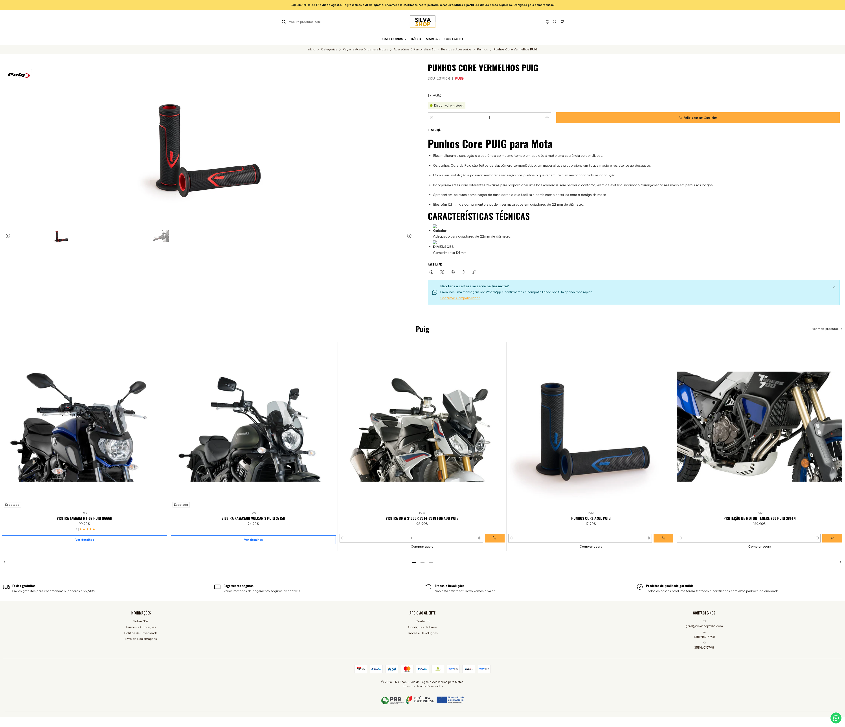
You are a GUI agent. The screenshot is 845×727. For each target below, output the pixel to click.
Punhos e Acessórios (456, 49)
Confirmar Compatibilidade (460, 298)
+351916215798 (704, 637)
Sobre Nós (140, 621)
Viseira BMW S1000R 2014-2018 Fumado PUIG (422, 518)
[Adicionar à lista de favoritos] (163, 425)
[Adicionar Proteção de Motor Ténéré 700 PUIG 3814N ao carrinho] (832, 538)
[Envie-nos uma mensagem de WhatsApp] (835, 717)
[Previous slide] (6, 236)
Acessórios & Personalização (414, 49)
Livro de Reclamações (141, 639)
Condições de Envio (422, 627)
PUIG (459, 78)
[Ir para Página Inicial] (422, 21)
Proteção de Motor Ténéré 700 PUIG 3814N (760, 518)
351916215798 (704, 648)
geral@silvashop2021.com (704, 626)
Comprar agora (422, 546)
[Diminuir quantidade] (431, 118)
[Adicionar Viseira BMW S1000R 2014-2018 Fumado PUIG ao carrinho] (495, 538)
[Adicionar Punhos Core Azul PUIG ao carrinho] (663, 538)
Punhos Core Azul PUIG (591, 518)
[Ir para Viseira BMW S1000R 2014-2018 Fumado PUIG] (422, 426)
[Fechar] (834, 286)
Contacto (423, 621)
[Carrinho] (562, 22)
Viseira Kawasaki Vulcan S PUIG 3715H (253, 518)
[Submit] (283, 21)
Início (311, 49)
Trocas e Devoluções (422, 633)
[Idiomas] (547, 21)
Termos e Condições (141, 627)
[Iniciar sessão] (555, 21)
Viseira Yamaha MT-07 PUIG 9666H (84, 518)
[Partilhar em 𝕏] (442, 273)
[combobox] (304, 21)
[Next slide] (411, 236)
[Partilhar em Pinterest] (463, 273)
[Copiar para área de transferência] (474, 273)
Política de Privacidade (141, 633)
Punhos (482, 49)
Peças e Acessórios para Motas (365, 49)
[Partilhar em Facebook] (431, 273)
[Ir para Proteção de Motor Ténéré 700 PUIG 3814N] (759, 426)
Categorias (329, 49)
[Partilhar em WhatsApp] (452, 273)
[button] (414, 562)
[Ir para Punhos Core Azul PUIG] (590, 426)
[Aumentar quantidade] (547, 118)
